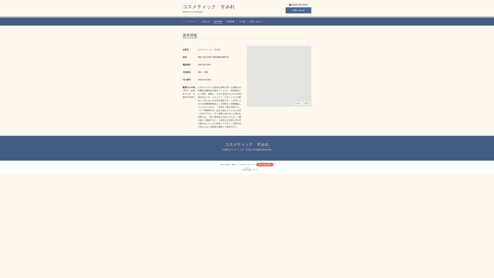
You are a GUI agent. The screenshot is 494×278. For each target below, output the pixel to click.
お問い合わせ (298, 10)
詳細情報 (230, 21)
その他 (242, 21)
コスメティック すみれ (209, 6)
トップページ (191, 21)
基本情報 (218, 21)
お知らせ (205, 21)
